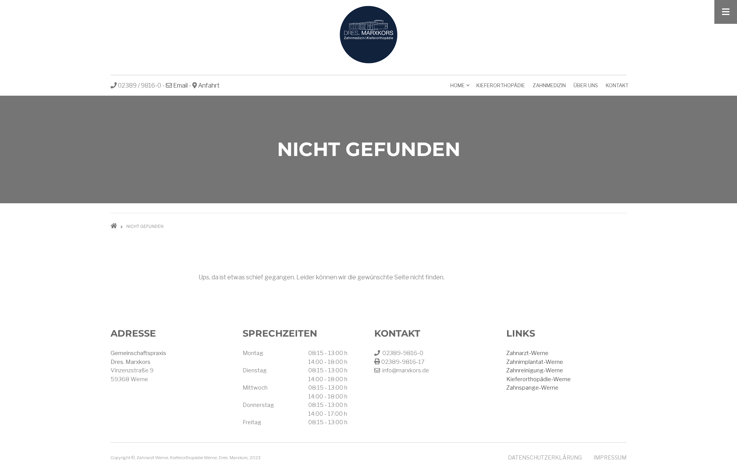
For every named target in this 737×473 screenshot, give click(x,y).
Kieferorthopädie (500, 85)
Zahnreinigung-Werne (534, 370)
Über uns (585, 85)
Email (180, 85)
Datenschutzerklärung (545, 457)
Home (460, 88)
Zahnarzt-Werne (527, 353)
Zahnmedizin (549, 85)
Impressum (609, 457)
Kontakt (617, 85)
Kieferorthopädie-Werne (538, 379)
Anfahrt (209, 85)
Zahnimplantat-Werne (534, 361)
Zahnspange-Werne (532, 387)
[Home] (368, 34)
